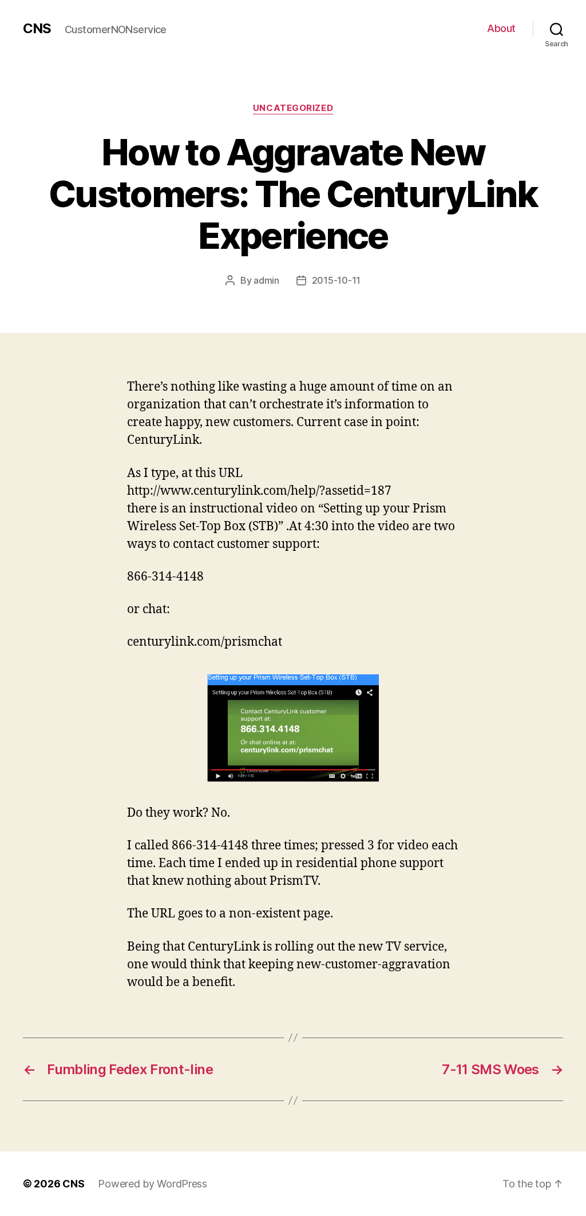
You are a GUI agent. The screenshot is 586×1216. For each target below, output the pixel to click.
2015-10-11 (336, 280)
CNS (37, 28)
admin (266, 280)
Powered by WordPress (152, 1184)
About (501, 28)
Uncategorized (293, 108)
